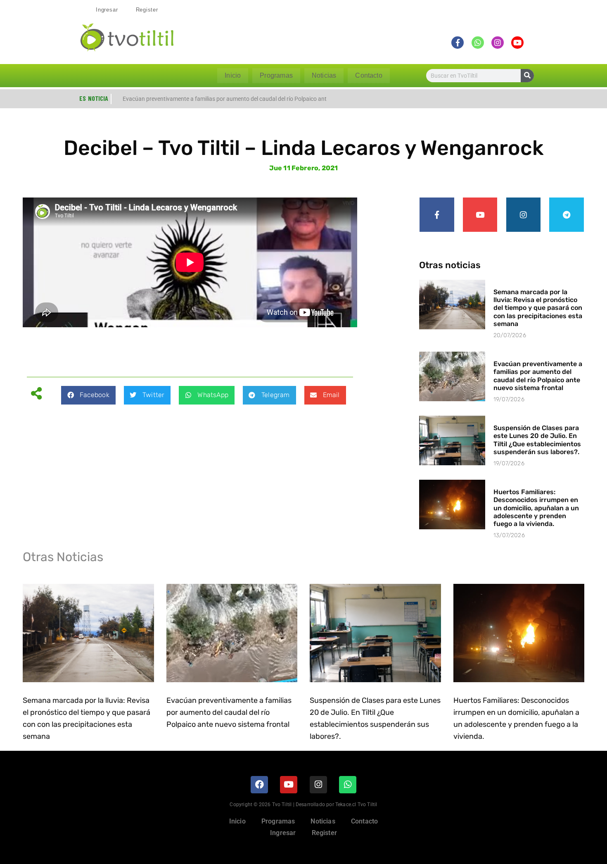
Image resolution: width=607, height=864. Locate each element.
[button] (88, 395)
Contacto (368, 75)
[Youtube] (480, 215)
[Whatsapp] (347, 784)
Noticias (324, 75)
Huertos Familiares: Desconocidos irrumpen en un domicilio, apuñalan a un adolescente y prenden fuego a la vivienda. (536, 508)
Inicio (233, 75)
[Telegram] (566, 215)
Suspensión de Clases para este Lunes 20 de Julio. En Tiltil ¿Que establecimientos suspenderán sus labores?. (537, 440)
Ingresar (107, 10)
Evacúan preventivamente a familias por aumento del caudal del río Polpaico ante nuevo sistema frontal (537, 376)
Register (147, 10)
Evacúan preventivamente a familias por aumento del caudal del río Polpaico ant (225, 98)
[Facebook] (259, 784)
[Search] (527, 75)
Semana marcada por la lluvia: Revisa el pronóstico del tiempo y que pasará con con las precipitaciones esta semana (537, 308)
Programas (276, 75)
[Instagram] (523, 215)
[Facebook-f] (437, 215)
